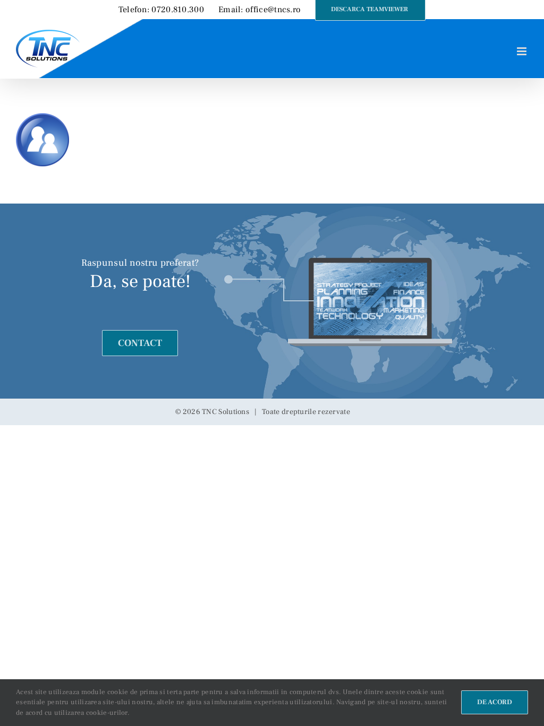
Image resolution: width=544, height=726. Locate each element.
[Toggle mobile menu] (522, 51)
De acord (494, 702)
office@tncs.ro (273, 9)
